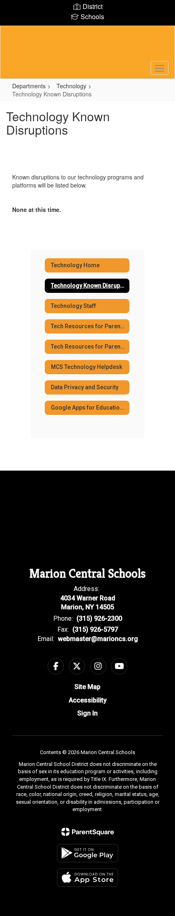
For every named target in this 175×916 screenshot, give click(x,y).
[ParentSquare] (87, 832)
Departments (29, 86)
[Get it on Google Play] (87, 853)
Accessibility (88, 700)
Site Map (87, 687)
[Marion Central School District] (88, 46)
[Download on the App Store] (87, 877)
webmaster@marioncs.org (98, 639)
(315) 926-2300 (99, 618)
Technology (71, 86)
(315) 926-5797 (95, 629)
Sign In (87, 713)
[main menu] (159, 68)
